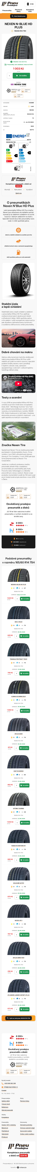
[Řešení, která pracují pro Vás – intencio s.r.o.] (21, 1167)
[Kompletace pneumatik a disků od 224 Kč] (18, 186)
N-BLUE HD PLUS (18, 584)
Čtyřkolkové (5, 1131)
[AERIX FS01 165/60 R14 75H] (18, 949)
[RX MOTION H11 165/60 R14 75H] (18, 837)
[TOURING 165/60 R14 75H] (18, 800)
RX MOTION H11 (18, 845)
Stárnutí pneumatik (7, 1110)
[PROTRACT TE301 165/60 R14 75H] (18, 650)
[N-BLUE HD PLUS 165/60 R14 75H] (18, 576)
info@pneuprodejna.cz (11, 1087)
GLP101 (18, 883)
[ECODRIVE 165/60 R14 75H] (18, 762)
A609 (19, 734)
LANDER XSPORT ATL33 (18, 995)
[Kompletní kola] (18, 1154)
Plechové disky (18, 10)
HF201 (18, 622)
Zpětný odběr (6, 1101)
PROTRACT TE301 (18, 659)
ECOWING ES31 (18, 696)
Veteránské (5, 1134)
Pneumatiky (7, 10)
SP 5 (18, 920)
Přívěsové (5, 1137)
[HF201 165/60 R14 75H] (18, 613)
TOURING (18, 808)
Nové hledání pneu (19, 16)
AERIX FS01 (18, 957)
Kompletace (5, 1117)
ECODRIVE (18, 771)
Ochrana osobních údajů (27, 1128)
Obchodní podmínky (26, 1125)
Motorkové (5, 1128)
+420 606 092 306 (10, 1083)
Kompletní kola (30, 10)
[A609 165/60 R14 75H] (18, 725)
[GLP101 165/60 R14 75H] (18, 874)
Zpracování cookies (26, 1131)
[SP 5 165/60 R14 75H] (18, 912)
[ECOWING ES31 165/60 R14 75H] (18, 688)
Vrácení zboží (6, 1104)
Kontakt (4, 1090)
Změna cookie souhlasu (27, 1134)
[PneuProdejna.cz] (10, 4)
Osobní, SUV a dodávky (9, 1125)
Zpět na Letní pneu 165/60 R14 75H (19, 1018)
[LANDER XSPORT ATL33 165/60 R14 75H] (18, 986)
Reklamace (5, 1107)
